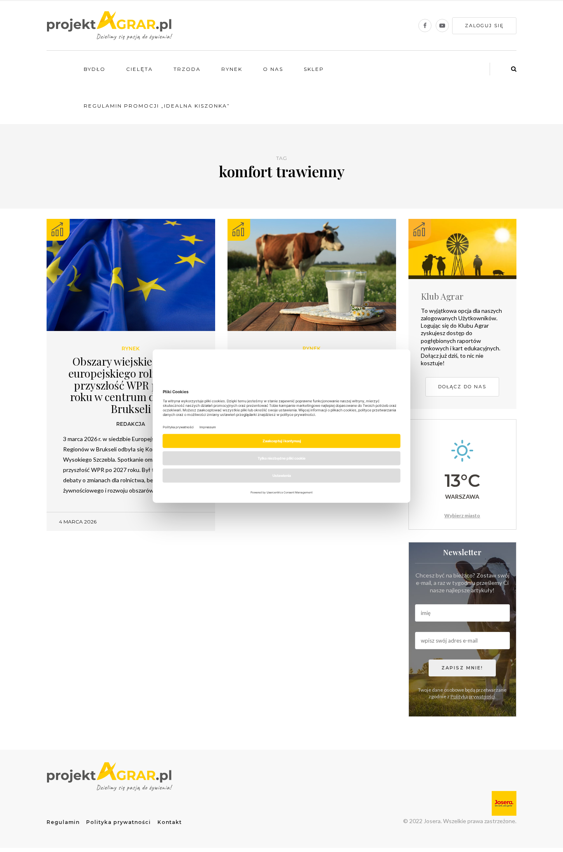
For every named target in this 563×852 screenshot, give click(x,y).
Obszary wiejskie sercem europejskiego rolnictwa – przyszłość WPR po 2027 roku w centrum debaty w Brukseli (130, 384)
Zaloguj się (484, 25)
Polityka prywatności (118, 822)
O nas (273, 69)
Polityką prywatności (472, 696)
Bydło (95, 69)
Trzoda (187, 69)
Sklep (314, 69)
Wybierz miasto (462, 515)
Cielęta (139, 69)
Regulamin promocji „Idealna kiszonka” (157, 106)
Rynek (231, 69)
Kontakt (169, 822)
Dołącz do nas (462, 387)
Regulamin (63, 822)
